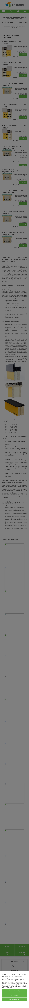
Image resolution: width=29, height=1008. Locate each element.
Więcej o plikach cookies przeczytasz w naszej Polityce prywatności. (14, 986)
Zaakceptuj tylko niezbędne (14, 991)
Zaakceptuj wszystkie (14, 999)
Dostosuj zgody (15, 995)
